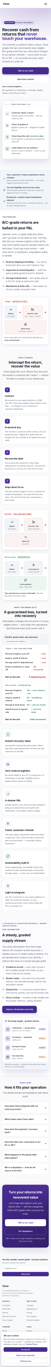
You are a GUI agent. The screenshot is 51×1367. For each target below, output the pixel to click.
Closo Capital (7, 1320)
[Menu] (45, 4)
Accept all (25, 1349)
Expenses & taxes (9, 1316)
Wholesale (6, 1309)
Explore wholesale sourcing (19, 1009)
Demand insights (33, 1320)
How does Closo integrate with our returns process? (25, 1107)
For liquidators (26, 1231)
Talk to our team (25, 70)
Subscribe (25, 1274)
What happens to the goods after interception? (25, 1156)
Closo (6, 3)
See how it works (25, 79)
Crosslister (6, 1305)
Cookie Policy (31, 1344)
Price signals (32, 1316)
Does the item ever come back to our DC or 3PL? (25, 1143)
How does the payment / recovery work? (25, 1131)
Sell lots (5, 1313)
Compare (30, 1305)
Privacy (29, 1331)
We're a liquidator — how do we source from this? (25, 1169)
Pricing (29, 1313)
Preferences (25, 1361)
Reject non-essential (25, 1355)
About (4, 1331)
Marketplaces (32, 1309)
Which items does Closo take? (25, 1119)
